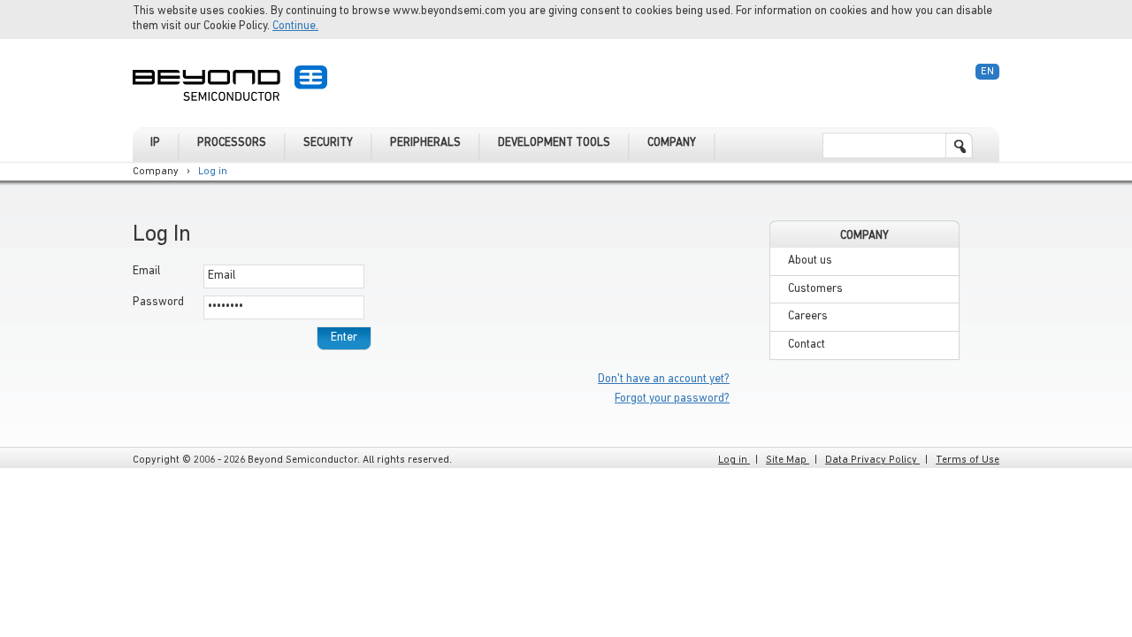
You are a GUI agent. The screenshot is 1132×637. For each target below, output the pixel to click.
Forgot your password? (672, 398)
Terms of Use (967, 460)
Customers (815, 289)
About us (810, 260)
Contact (806, 344)
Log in (212, 171)
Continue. (295, 26)
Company (156, 171)
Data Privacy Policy (872, 460)
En (987, 71)
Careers (808, 316)
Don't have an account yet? (664, 379)
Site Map (787, 460)
